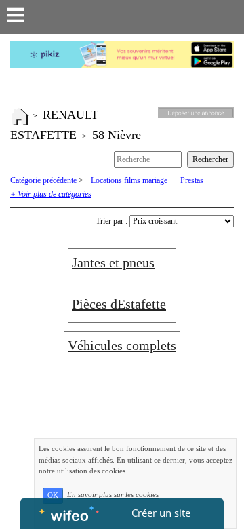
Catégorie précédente (43, 180)
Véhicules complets (122, 345)
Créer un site (160, 513)
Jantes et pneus (113, 262)
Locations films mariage (129, 180)
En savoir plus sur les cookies (113, 495)
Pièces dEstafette (119, 303)
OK (52, 495)
